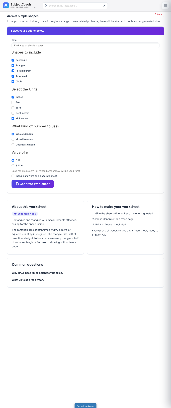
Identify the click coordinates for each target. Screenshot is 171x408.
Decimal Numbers (26, 144)
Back (159, 14)
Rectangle (21, 60)
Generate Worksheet (35, 184)
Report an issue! (85, 406)
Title (14, 39)
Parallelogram (23, 70)
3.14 (18, 160)
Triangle (20, 65)
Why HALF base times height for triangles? (37, 272)
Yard (18, 107)
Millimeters (22, 118)
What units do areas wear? (28, 279)
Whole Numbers (25, 133)
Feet (18, 102)
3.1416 (19, 165)
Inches (19, 96)
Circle (19, 81)
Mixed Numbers (25, 139)
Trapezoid (21, 76)
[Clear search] (104, 5)
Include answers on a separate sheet (36, 175)
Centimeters (22, 113)
